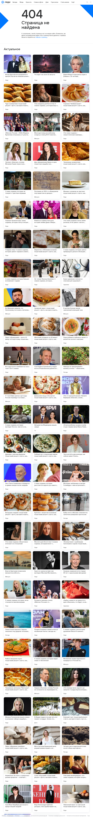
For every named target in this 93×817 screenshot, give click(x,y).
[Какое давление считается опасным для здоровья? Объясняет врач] (75, 273)
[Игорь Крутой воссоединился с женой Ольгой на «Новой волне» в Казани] (17, 68)
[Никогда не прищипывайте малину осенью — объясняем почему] (75, 360)
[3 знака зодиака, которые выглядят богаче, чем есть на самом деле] (17, 419)
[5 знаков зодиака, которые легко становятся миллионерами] (17, 594)
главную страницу (41, 37)
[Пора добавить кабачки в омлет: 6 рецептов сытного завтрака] (75, 331)
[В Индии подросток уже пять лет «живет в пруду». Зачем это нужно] (46, 711)
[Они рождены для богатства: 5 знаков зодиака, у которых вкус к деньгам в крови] (46, 97)
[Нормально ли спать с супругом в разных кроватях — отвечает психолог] (17, 769)
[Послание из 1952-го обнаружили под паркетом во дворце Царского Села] (46, 185)
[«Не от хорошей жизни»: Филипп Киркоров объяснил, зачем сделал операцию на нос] (75, 389)
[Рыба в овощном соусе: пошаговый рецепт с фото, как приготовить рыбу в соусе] (17, 652)
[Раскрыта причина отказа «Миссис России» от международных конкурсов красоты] (46, 594)
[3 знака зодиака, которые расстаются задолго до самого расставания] (46, 477)
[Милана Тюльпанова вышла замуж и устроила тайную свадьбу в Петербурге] (17, 711)
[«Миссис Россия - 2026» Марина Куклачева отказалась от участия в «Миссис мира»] (17, 126)
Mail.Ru (4, 815)
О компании (10, 815)
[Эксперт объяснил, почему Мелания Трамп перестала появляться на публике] (17, 156)
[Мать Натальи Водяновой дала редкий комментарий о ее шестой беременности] (46, 740)
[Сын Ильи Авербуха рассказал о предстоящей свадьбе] (17, 798)
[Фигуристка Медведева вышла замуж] (46, 419)
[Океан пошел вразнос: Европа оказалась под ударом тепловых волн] (17, 623)
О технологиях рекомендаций (39, 815)
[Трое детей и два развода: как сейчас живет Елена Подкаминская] (75, 448)
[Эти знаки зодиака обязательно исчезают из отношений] (17, 535)
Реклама (17, 815)
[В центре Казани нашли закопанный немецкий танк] (75, 302)
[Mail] (2, 2)
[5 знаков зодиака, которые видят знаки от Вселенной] (46, 652)
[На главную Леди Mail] (7, 2)
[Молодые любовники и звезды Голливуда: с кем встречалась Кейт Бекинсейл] (75, 477)
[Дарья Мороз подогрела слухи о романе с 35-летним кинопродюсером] (75, 68)
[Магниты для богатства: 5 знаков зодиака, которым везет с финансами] (46, 535)
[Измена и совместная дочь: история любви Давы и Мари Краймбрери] (46, 214)
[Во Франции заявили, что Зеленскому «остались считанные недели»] (17, 302)
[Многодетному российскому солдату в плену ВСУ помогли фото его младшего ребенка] (46, 126)
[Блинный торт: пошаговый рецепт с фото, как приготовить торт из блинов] (75, 711)
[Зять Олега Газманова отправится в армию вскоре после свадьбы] (17, 477)
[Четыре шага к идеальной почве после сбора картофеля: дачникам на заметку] (75, 740)
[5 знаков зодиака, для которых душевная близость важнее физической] (75, 623)
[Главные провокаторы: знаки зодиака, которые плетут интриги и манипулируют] (17, 214)
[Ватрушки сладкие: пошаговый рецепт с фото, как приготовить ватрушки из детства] (17, 506)
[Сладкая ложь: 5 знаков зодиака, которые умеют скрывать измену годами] (17, 243)
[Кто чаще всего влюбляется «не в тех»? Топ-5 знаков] (17, 360)
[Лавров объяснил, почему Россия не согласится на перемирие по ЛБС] (46, 681)
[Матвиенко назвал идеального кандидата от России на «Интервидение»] (75, 652)
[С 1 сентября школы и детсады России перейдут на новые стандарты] (17, 389)
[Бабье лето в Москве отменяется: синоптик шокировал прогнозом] (75, 506)
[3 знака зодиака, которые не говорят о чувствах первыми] (17, 185)
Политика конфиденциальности (56, 815)
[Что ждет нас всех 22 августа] (46, 68)
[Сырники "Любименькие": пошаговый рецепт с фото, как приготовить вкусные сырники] (75, 97)
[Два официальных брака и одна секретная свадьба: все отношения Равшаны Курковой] (46, 156)
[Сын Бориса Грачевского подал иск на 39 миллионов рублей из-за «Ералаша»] (46, 360)
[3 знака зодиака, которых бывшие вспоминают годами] (17, 273)
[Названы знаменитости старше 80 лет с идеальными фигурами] (75, 565)
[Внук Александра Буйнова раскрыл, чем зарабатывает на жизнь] (46, 798)
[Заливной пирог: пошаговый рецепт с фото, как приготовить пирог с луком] (46, 302)
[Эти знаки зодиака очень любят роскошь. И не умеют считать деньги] (75, 214)
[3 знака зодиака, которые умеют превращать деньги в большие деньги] (75, 243)
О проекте (27, 815)
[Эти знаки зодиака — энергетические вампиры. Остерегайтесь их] (75, 126)
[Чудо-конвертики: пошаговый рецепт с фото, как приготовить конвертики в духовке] (17, 97)
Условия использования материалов (76, 815)
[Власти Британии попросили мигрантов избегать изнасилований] (17, 565)
